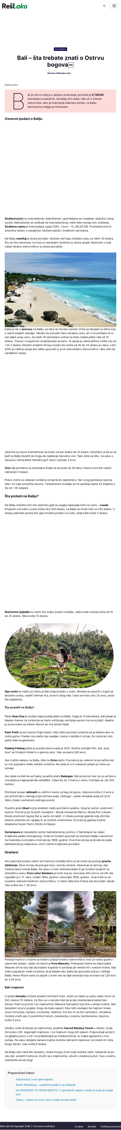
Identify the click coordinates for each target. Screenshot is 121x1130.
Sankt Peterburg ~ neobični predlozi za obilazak (46, 1084)
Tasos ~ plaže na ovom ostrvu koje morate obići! (46, 1099)
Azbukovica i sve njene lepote (34, 1079)
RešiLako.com (64, 73)
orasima (75, 1016)
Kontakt (92, 1126)
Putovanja (60, 49)
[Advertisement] (60, 170)
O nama (79, 1126)
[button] (104, 5)
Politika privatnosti (111, 1126)
